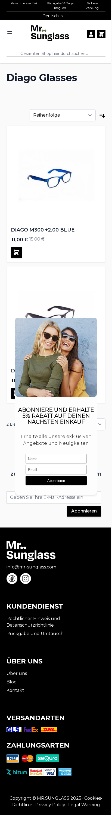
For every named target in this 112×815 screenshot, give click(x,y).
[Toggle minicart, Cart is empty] (101, 34)
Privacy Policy (50, 804)
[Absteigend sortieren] (102, 115)
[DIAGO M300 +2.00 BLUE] (56, 175)
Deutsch (50, 15)
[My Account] (91, 34)
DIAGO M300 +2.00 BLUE (42, 230)
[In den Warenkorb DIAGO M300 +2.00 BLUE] (16, 252)
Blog (12, 681)
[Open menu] (10, 33)
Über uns (17, 673)
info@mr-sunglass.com (31, 567)
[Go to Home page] (50, 33)
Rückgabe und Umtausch (35, 633)
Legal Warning (84, 804)
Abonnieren (84, 511)
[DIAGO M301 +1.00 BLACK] (56, 316)
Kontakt (15, 690)
